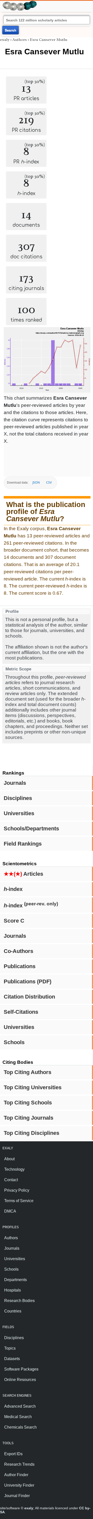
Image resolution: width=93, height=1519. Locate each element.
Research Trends (19, 1464)
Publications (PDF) (27, 981)
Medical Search (18, 1417)
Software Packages (21, 1369)
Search (10, 30)
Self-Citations (21, 1012)
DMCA (10, 1211)
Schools (14, 1042)
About (9, 1159)
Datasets (12, 1359)
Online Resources (20, 1379)
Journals (15, 783)
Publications (19, 966)
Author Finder (16, 1475)
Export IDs (13, 1454)
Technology (14, 1169)
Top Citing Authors (27, 1072)
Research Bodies (19, 1301)
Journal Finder (17, 1496)
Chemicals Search (20, 1427)
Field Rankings (23, 844)
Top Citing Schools (28, 1102)
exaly (4, 39)
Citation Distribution (29, 997)
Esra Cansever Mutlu (48, 39)
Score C (14, 921)
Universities (19, 813)
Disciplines (18, 798)
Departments (15, 1280)
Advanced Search (20, 1406)
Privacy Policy (16, 1190)
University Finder (19, 1485)
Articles (23, 874)
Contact (11, 1180)
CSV (49, 482)
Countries (12, 1311)
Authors (19, 39)
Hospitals (12, 1290)
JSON (36, 482)
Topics (10, 1348)
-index (13, 889)
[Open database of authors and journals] (20, 3)
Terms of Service (18, 1201)
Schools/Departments (31, 828)
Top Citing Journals (28, 1118)
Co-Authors (18, 951)
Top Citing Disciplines (31, 1133)
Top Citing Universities (33, 1087)
